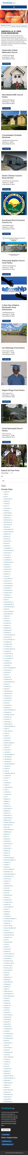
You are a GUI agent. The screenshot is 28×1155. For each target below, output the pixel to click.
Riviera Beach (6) (8, 982)
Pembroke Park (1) (9, 932)
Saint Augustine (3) (9, 993)
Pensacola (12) (8, 937)
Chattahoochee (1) (9, 562)
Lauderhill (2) (7, 775)
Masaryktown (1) (8, 817)
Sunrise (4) (7, 1050)
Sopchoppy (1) (8, 1017)
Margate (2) (7, 810)
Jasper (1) (6, 728)
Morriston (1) (7, 846)
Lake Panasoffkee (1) (9, 754)
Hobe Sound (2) (8, 693)
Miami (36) (7, 827)
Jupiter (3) (6, 733)
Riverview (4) (7, 979)
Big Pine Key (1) (8, 520)
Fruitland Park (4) (8, 653)
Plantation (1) (7, 951)
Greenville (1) (7, 672)
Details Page (6, 63)
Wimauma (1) (7, 1092)
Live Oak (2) (7, 792)
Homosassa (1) (8, 700)
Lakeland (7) (7, 766)
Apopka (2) (7, 501)
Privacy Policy (5, 1134)
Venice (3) (6, 1066)
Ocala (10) (6, 888)
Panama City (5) (8, 925)
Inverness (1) (7, 719)
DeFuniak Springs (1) (9, 606)
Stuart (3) (6, 1045)
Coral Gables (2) (8, 583)
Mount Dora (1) (8, 848)
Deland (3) (6, 609)
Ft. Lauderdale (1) (8, 658)
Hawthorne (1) (7, 686)
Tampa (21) (7, 1054)
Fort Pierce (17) (8, 646)
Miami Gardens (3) (9, 829)
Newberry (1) (7, 862)
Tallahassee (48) (8, 1052)
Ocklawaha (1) (7, 890)
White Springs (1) (8, 1082)
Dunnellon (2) (7, 623)
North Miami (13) (8, 871)
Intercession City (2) (9, 714)
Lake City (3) (7, 752)
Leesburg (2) (7, 782)
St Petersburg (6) (8, 1033)
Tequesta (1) (7, 1059)
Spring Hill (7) (7, 1024)
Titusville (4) (7, 1061)
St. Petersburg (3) (8, 1038)
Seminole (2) (7, 1012)
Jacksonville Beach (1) (9, 726)
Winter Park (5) (8, 1097)
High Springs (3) (8, 691)
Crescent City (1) (8, 592)
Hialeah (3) (7, 689)
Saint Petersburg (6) (9, 996)
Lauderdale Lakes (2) (9, 773)
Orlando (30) (7, 904)
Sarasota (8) (7, 1003)
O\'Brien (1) (7, 883)
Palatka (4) (7, 914)
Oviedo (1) (6, 909)
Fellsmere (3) (7, 632)
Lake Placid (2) (8, 757)
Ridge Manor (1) (8, 977)
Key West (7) (7, 740)
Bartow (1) (6, 510)
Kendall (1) (7, 735)
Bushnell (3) (7, 545)
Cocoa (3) (6, 576)
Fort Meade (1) (8, 642)
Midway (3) (7, 834)
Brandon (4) (7, 536)
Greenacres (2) (8, 670)
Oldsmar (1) (7, 897)
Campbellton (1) (8, 548)
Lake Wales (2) (8, 759)
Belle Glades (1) (8, 515)
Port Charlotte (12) (8, 956)
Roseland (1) (7, 986)
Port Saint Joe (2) (8, 961)
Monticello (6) (7, 841)
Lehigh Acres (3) (8, 787)
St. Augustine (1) (8, 1036)
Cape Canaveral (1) (9, 550)
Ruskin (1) (6, 989)
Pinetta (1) (6, 944)
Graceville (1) (7, 665)
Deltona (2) (7, 616)
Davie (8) (6, 599)
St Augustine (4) (8, 1029)
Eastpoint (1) (7, 625)
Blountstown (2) (8, 522)
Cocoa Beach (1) (8, 578)
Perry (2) (6, 939)
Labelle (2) (7, 747)
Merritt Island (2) (8, 825)
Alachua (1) (7, 492)
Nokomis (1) (7, 867)
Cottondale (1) (7, 588)
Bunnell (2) (7, 543)
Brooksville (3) (7, 541)
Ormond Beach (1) (8, 907)
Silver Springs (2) (8, 1014)
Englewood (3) (7, 630)
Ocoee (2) (6, 893)
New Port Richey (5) (9, 857)
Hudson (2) (7, 703)
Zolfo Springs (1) (8, 1101)
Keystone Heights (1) (9, 742)
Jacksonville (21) (8, 724)
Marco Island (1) (8, 808)
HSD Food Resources (7, 1144)
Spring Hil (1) (7, 1022)
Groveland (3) (7, 677)
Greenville (24, 26)
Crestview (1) (7, 595)
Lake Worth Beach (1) (9, 764)
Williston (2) (7, 1087)
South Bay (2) (7, 1019)
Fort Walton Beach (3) (9, 649)
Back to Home (7, 25)
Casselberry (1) (8, 560)
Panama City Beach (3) (10, 928)
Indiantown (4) (7, 712)
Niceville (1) (7, 864)
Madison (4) (7, 799)
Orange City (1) (8, 900)
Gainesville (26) (8, 663)
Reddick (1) (7, 975)
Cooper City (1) (8, 581)
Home (13, 26)
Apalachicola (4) (8, 499)
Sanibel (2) (7, 1000)
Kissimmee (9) (7, 745)
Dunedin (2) (7, 621)
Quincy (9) (6, 972)
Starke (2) (6, 1040)
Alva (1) (6, 496)
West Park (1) (7, 1080)
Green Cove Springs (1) (10, 667)
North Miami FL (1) (9, 876)
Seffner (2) (6, 1010)
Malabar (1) (7, 801)
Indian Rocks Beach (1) (10, 710)
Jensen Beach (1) (8, 731)
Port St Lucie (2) (8, 965)
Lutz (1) (6, 796)
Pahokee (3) (7, 911)
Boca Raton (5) (8, 524)
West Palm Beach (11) (9, 1078)
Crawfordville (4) (8, 590)
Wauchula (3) (7, 1073)
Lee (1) (6, 780)
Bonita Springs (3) (8, 529)
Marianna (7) (7, 813)
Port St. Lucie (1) (8, 968)
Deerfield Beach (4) (9, 604)
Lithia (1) (6, 789)
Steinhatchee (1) (8, 1043)
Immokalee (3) (7, 705)
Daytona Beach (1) (9, 602)
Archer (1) (6, 506)
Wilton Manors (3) (8, 1090)
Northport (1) (7, 881)
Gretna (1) (6, 674)
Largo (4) (6, 771)
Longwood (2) (7, 794)
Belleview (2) (7, 517)
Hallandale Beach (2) (9, 681)
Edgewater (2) (7, 628)
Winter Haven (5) (8, 1094)
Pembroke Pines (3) (9, 935)
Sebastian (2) (7, 1005)
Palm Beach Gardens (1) (10, 918)
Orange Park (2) (8, 902)
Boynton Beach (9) (8, 531)
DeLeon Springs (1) (9, 611)
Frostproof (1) (7, 651)
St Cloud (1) (7, 1031)
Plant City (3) (7, 949)
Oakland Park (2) (8, 885)
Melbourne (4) (7, 820)
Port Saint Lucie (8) (9, 963)
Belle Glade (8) (8, 513)
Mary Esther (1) (8, 815)
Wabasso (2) (7, 1071)
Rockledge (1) (7, 984)
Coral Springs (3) (8, 585)
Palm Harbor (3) (8, 921)
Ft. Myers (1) (7, 660)
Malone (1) (7, 803)
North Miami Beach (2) (9, 874)
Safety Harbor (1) (8, 991)
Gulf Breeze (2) (8, 679)
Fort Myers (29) (8, 644)
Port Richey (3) (8, 958)
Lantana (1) (7, 768)
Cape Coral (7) (8, 553)
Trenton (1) (7, 1064)
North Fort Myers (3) (9, 869)
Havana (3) (7, 684)
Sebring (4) (7, 1007)
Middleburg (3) (8, 832)
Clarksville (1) (7, 567)
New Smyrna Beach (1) (10, 860)
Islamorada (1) (8, 721)
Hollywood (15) (8, 696)
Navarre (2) (7, 855)
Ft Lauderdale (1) (8, 656)
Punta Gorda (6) (8, 970)
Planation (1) (7, 946)
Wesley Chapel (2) (8, 1075)
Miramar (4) (7, 839)
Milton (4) (6, 836)
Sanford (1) (7, 998)
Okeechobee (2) (8, 895)
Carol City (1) (7, 555)
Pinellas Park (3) (8, 942)
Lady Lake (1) (7, 749)
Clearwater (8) (7, 569)
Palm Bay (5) (7, 916)
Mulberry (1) (7, 850)
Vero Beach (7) (8, 1068)
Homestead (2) (8, 698)
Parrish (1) (6, 930)
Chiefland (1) (7, 564)
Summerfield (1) (8, 1047)
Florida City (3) (8, 637)
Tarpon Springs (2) (9, 1057)
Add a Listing (6, 1129)
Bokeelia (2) (7, 527)
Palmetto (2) (7, 923)
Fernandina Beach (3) (9, 635)
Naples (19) (7, 853)
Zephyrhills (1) (7, 1099)
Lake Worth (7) (8, 761)
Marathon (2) (7, 806)
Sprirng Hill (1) (7, 1026)
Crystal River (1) (8, 597)
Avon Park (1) (7, 508)
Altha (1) (6, 494)
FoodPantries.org (6, 1141)
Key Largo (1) (7, 738)
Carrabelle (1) (7, 557)
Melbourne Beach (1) (9, 822)
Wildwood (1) (7, 1085)
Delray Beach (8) (8, 613)
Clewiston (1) (7, 574)
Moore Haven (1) (8, 843)
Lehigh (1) (6, 785)
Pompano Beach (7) (9, 954)
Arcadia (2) (7, 503)
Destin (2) (6, 618)
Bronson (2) (7, 538)
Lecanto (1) (7, 778)
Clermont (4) (7, 571)
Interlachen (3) (8, 717)
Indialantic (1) (7, 707)
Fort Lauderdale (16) (9, 639)
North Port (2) (7, 878)
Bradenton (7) (7, 534)
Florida (18, 26)
